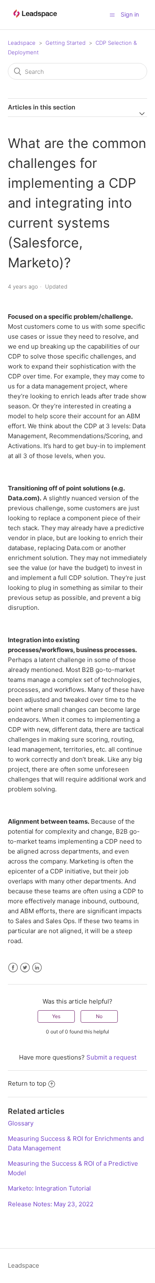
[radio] (56, 1016)
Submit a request (111, 1057)
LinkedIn (37, 968)
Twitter (25, 968)
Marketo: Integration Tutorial (49, 1188)
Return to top (27, 1083)
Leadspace (22, 42)
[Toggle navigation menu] (112, 14)
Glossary (20, 1123)
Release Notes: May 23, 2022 (50, 1204)
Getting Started (65, 42)
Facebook (13, 968)
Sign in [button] (130, 14)
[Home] (35, 21)
